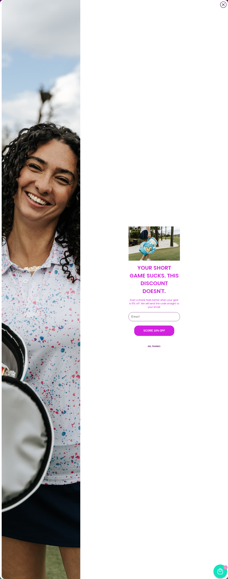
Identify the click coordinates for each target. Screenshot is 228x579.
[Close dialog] (223, 5)
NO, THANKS (154, 346)
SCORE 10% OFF (154, 330)
